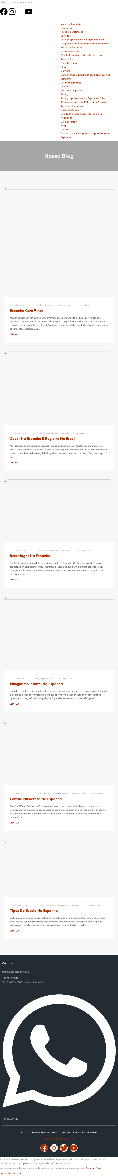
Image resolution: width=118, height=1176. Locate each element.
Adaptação (40, 678)
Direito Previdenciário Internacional (81, 113)
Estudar (43, 905)
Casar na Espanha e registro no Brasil (42, 438)
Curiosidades (43, 550)
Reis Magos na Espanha (30, 555)
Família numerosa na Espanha (36, 799)
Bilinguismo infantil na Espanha (36, 683)
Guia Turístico (69, 121)
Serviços (66, 94)
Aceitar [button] (90, 1167)
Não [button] (98, 1167)
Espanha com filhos (26, 310)
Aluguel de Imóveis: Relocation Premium (84, 102)
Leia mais (15, 334)
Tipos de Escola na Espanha (34, 910)
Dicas (39, 793)
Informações (48, 305)
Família (39, 305)
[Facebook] (4, 11)
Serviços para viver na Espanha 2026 (83, 98)
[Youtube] (29, 11)
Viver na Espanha (71, 82)
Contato (65, 129)
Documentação (70, 109)
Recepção (67, 117)
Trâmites (50, 433)
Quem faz (66, 86)
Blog (63, 125)
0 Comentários (82, 305)
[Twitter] (64, 1148)
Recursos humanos (72, 106)
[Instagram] (12, 11)
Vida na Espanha (62, 305)
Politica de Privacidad (59, 1139)
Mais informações (11, 1173)
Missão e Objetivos (72, 90)
